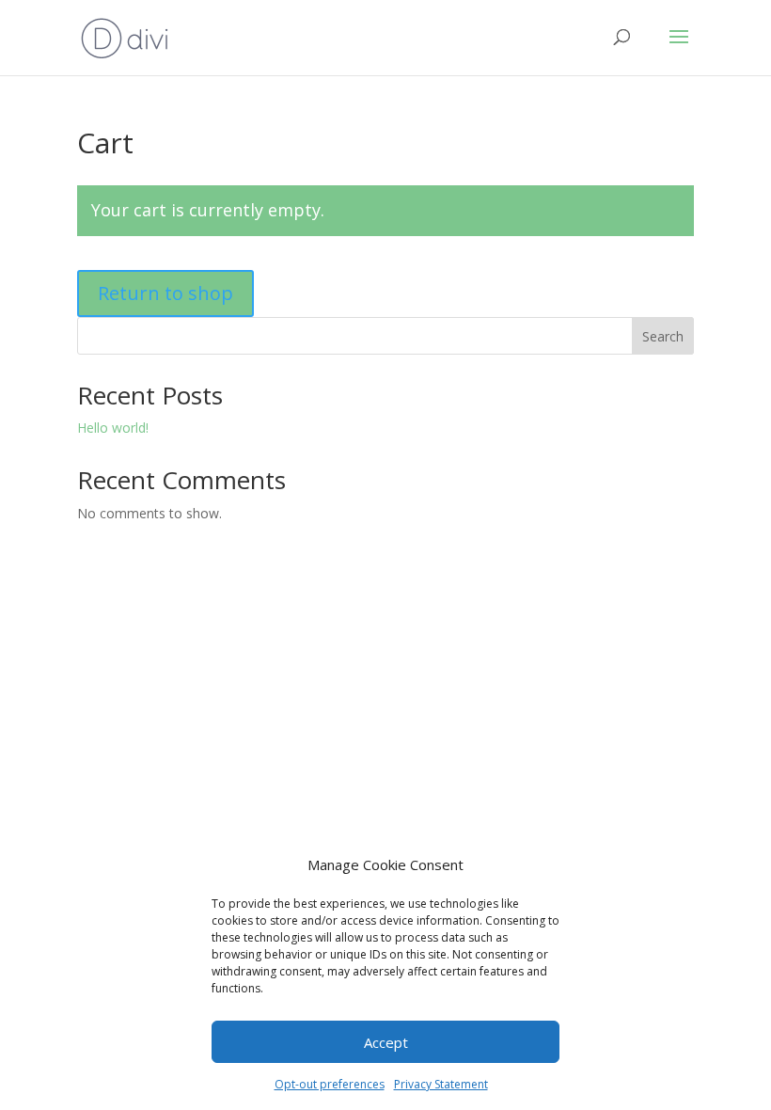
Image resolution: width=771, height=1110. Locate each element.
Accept (386, 1042)
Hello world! (113, 427)
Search (663, 336)
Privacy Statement (441, 1084)
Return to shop (165, 293)
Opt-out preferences (330, 1084)
